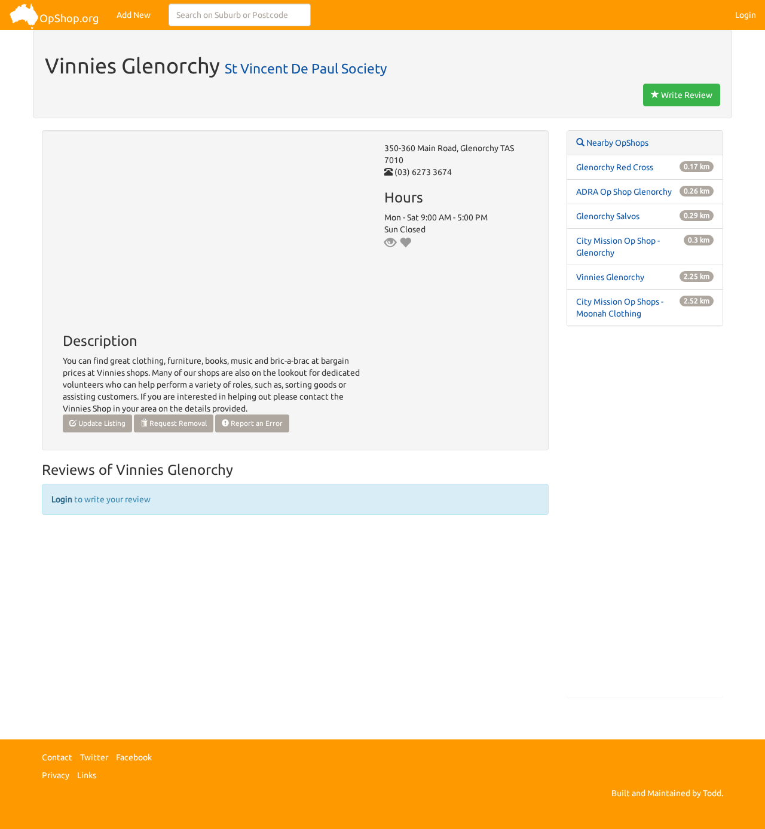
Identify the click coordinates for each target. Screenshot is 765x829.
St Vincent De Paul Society (306, 68)
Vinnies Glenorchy (610, 277)
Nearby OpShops (616, 143)
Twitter (94, 757)
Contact (57, 757)
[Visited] (390, 242)
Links (86, 775)
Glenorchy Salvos (607, 216)
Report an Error (256, 423)
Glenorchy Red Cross (614, 167)
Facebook (134, 757)
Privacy (55, 775)
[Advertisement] (645, 518)
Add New (134, 15)
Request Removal (177, 423)
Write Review (685, 95)
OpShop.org (69, 18)
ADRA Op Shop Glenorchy (624, 191)
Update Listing (101, 423)
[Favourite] (405, 242)
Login (745, 15)
